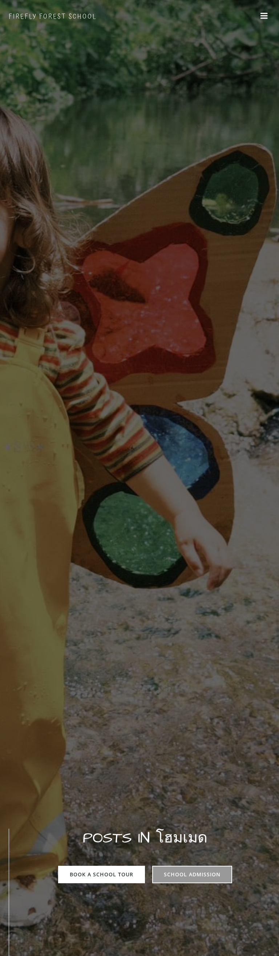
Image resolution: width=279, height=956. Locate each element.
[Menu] (264, 16)
